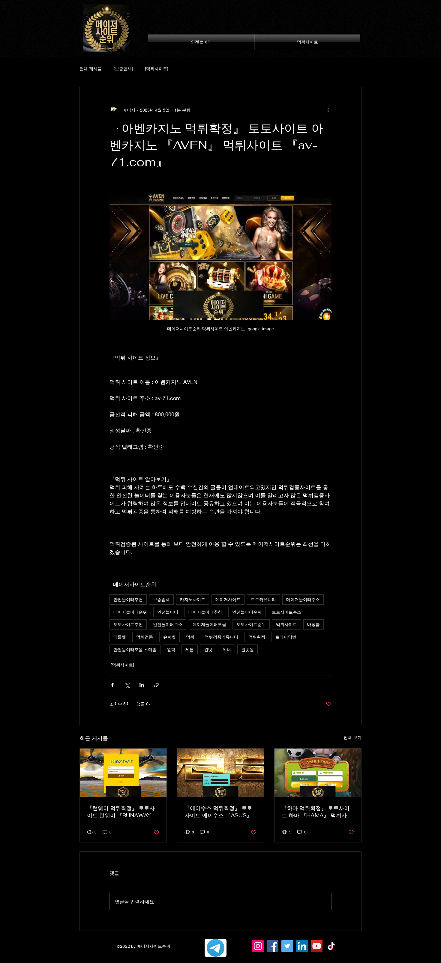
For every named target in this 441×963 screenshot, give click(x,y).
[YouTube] (316, 946)
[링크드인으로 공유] (142, 685)
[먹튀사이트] (156, 68)
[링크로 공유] (156, 685)
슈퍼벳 (169, 636)
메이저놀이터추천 (205, 612)
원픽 (171, 649)
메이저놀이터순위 (130, 612)
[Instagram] (258, 946)
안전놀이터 (167, 612)
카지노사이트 (192, 599)
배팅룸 (313, 624)
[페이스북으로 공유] (112, 685)
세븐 (189, 649)
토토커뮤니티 (263, 599)
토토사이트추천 (128, 624)
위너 (227, 649)
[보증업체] (123, 68)
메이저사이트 (228, 599)
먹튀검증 (144, 636)
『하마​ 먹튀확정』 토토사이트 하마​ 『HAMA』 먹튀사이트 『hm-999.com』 (317, 812)
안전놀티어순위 (247, 612)
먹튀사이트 (286, 624)
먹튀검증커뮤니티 (221, 636)
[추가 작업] (328, 109)
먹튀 (190, 636)
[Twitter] (287, 946)
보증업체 (161, 599)
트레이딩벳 (285, 636)
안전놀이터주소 (167, 624)
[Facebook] (272, 946)
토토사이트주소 (286, 612)
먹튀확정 (256, 636)
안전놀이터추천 (128, 599)
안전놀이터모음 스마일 (135, 649)
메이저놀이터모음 (209, 624)
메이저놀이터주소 (303, 599)
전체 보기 (353, 737)
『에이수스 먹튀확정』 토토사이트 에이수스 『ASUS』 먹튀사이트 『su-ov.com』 (218, 812)
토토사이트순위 (251, 624)
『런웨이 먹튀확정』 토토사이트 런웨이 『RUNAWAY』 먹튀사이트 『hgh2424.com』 (121, 812)
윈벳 (208, 649)
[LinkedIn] (302, 946)
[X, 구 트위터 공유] (127, 685)
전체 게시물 (91, 68)
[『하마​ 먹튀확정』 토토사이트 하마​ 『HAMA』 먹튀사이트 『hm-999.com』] (317, 773)
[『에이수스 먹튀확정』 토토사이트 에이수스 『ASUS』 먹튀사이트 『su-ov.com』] (220, 773)
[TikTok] (331, 946)
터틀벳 (119, 636)
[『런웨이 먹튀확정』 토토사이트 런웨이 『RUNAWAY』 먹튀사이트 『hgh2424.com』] (123, 773)
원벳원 (247, 649)
